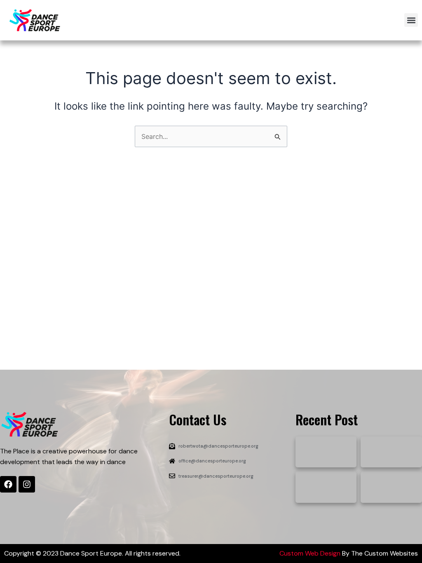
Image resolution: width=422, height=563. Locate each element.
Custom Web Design (309, 553)
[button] (411, 20)
